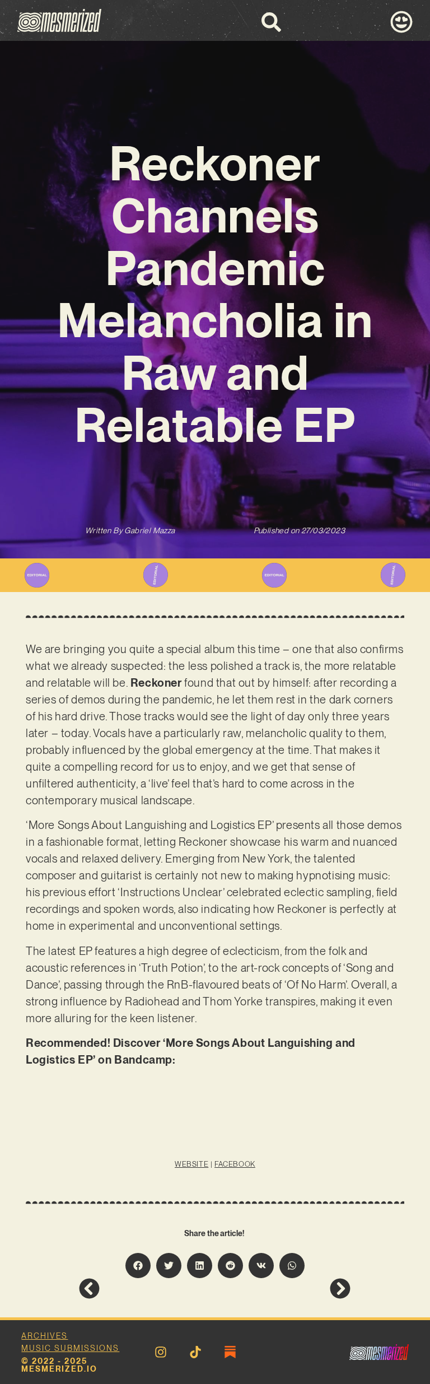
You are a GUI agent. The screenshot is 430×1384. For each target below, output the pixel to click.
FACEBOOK (234, 1164)
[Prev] (147, 1288)
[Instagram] (161, 1352)
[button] (138, 1265)
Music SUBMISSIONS (70, 1348)
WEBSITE (191, 1164)
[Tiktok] (195, 1352)
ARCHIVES (44, 1335)
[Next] (283, 1288)
